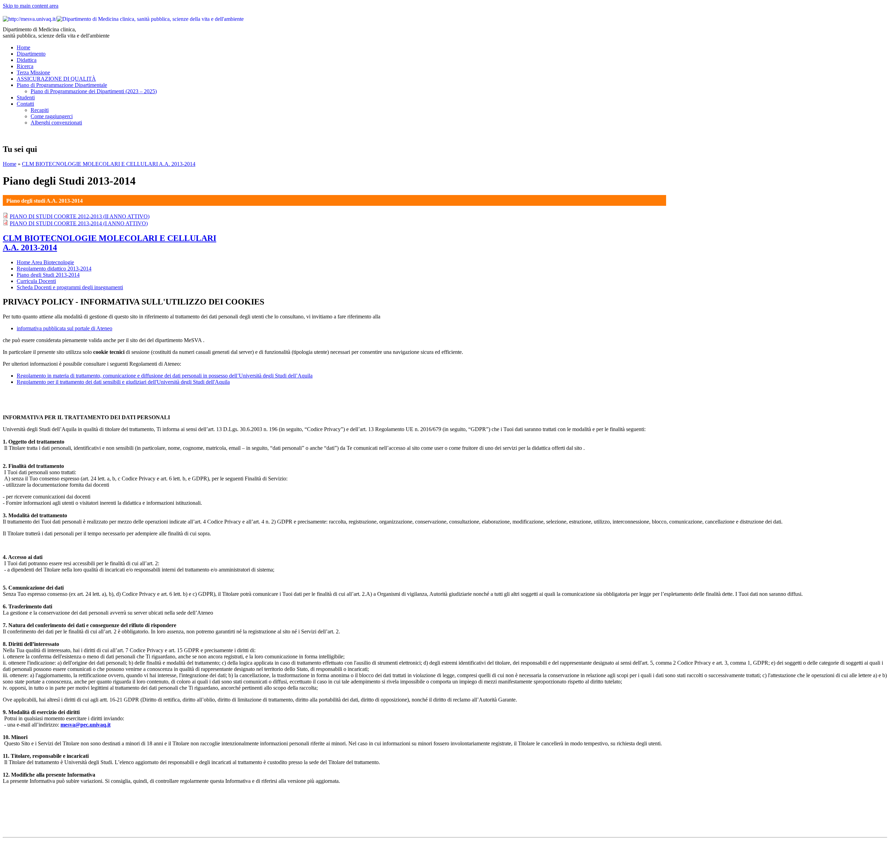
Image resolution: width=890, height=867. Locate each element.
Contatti (25, 104)
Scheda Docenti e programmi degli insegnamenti (70, 287)
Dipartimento (31, 54)
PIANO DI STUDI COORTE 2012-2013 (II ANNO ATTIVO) (79, 216)
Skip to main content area (30, 6)
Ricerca (25, 66)
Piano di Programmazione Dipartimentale (62, 85)
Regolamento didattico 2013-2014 (54, 269)
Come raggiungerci (52, 116)
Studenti (26, 97)
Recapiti (40, 110)
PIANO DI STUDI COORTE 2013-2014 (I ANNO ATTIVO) (79, 223)
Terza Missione (33, 72)
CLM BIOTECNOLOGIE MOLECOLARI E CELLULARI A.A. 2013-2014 (108, 164)
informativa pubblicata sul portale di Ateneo (64, 328)
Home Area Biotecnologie (45, 262)
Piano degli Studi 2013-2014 (48, 275)
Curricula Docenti (36, 281)
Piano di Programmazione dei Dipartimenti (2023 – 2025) (94, 91)
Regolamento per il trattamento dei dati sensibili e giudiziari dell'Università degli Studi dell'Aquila (123, 382)
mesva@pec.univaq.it (85, 725)
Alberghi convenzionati (56, 122)
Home (23, 47)
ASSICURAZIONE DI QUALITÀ (56, 79)
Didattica (27, 60)
